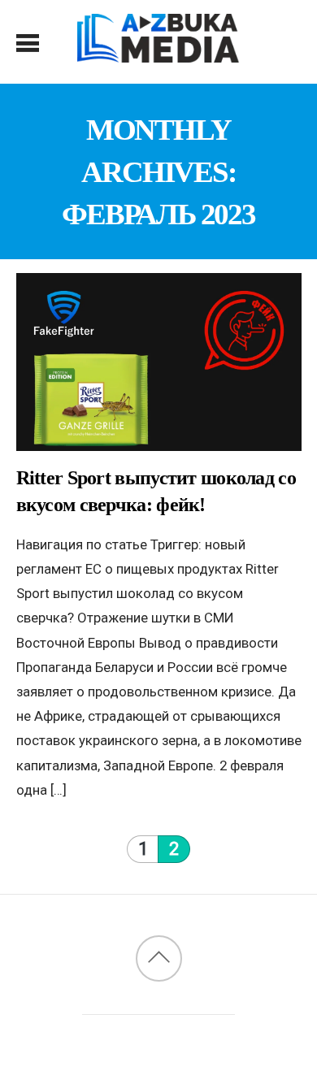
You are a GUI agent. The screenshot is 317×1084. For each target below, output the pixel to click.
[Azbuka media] (158, 54)
